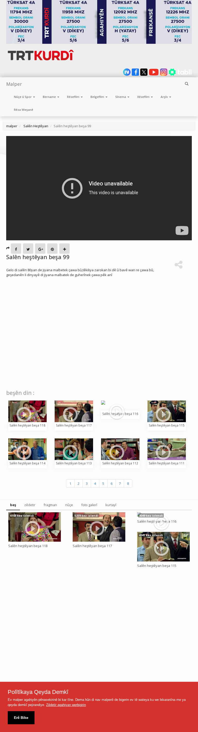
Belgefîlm (97, 97)
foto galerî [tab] (89, 505)
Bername (50, 97)
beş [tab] (13, 505)
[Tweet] (28, 248)
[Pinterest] (52, 248)
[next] (127, 74)
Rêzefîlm (73, 97)
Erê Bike (21, 718)
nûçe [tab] (69, 505)
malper (11, 126)
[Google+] (40, 248)
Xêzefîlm (143, 97)
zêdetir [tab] (29, 505)
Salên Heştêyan (35, 126)
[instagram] (164, 74)
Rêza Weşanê (23, 110)
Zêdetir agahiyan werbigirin (66, 705)
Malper (14, 84)
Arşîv (165, 97)
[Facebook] (16, 248)
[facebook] (135, 74)
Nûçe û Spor (23, 97)
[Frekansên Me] (99, 22)
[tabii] (180, 74)
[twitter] (144, 74)
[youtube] (154, 74)
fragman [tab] (50, 505)
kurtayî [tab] (110, 505)
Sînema (121, 97)
